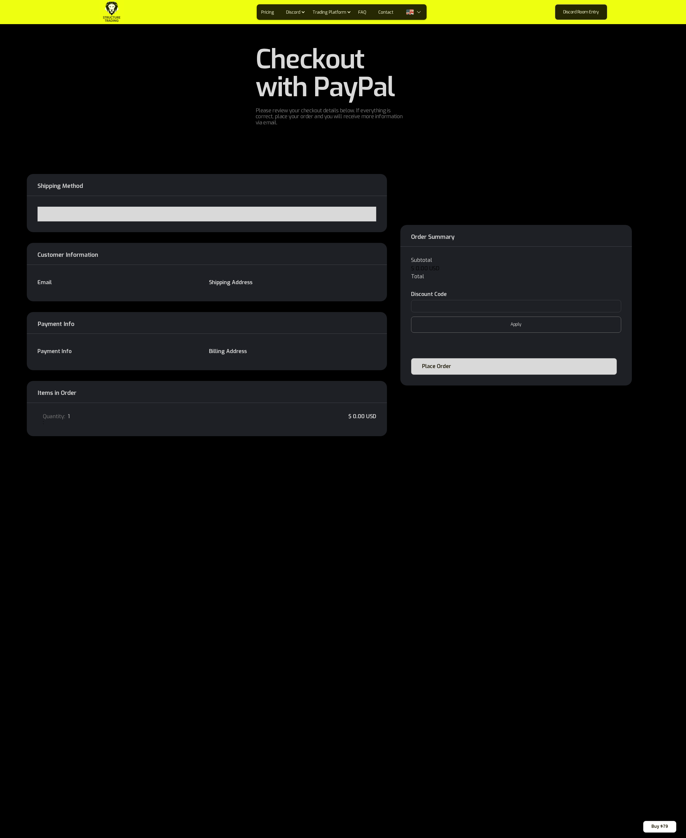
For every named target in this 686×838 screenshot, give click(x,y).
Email (45, 282)
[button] (297, 12)
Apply (515, 324)
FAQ (362, 12)
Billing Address (228, 351)
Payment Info (55, 351)
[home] (88, 12)
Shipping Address (230, 282)
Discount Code (429, 294)
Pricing (267, 12)
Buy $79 (659, 826)
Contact (385, 12)
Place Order (436, 366)
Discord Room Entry (581, 12)
